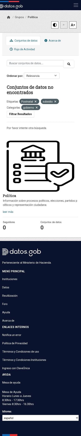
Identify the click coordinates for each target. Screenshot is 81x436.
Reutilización (10, 295)
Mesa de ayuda (11, 382)
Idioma (6, 411)
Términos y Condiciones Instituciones (24, 359)
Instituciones (9, 279)
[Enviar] (68, 64)
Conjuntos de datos (25, 40)
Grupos (19, 17)
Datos (5, 287)
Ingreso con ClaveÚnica (16, 368)
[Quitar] (35, 102)
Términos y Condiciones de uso (20, 351)
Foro (5, 304)
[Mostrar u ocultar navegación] (76, 5)
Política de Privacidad (15, 343)
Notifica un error (11, 334)
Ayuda (6, 312)
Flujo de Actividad (24, 49)
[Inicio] (8, 17)
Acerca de (54, 40)
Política (33, 17)
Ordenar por (14, 76)
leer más (8, 212)
